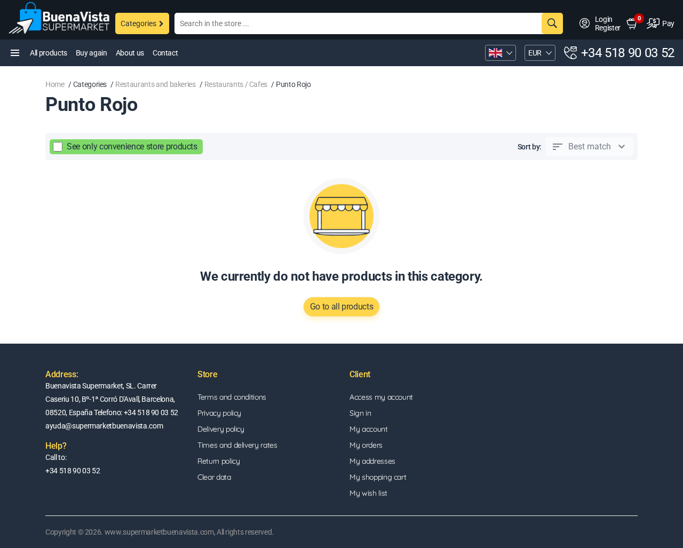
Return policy (218, 461)
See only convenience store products (132, 146)
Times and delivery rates (237, 445)
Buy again (91, 53)
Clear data (214, 477)
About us (130, 53)
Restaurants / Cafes (235, 84)
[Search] (552, 23)
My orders (366, 445)
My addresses (372, 461)
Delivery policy (220, 429)
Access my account (381, 397)
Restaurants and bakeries (155, 84)
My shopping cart (378, 477)
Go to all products (342, 306)
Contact (165, 53)
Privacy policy (219, 413)
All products (48, 53)
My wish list (368, 493)
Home (55, 84)
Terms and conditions (231, 397)
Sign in (360, 413)
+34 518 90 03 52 (627, 52)
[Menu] (15, 52)
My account (369, 429)
